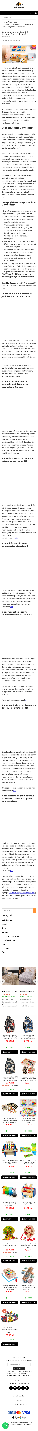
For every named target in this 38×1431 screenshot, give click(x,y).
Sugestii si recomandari (11, 936)
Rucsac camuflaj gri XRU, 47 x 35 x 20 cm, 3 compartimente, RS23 (10, 1078)
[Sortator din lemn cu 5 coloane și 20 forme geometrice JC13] (28, 1275)
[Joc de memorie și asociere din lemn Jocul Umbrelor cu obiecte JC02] (28, 1066)
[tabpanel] (10, 1024)
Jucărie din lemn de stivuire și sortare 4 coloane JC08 (9, 1203)
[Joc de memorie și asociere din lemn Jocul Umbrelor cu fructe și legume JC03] (10, 1108)
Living (4, 928)
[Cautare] (34, 17)
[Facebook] (11, 1388)
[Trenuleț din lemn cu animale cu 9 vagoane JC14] (10, 1317)
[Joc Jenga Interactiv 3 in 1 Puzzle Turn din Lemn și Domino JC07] (28, 1150)
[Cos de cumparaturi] (35, 13)
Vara (3, 952)
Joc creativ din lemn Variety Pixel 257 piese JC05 (28, 1120)
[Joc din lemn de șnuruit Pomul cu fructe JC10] (10, 1233)
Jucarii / (17, 22)
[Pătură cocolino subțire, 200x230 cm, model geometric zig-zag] (27, 976)
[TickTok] (23, 1388)
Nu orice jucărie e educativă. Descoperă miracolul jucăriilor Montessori (18, 25)
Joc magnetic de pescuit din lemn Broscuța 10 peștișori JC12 (10, 1287)
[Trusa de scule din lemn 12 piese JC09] (28, 1191)
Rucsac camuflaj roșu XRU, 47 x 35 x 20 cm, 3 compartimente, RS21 (10, 1036)
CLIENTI (18, 1400)
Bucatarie (5, 948)
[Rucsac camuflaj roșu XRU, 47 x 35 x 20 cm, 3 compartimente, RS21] (10, 1024)
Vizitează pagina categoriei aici (22, 892)
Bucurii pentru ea (8, 940)
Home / (6, 22)
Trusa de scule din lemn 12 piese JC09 (28, 1203)
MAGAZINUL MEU (18, 1396)
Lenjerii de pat (7, 920)
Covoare (5, 932)
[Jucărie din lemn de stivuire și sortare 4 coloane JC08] (10, 1191)
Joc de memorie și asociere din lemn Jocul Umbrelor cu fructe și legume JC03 (10, 1120)
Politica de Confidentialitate (22, 1375)
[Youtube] (19, 1388)
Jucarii (17, 41)
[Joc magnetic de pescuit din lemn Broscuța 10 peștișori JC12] (10, 1275)
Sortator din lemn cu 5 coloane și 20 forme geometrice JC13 (28, 1287)
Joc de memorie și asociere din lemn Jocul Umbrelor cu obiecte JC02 (28, 1078)
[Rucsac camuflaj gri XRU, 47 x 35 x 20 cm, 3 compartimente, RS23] (10, 1066)
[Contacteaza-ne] (30, 13)
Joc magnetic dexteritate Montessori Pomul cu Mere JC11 (28, 1245)
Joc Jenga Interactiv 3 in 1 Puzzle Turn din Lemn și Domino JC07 (28, 1162)
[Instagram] (27, 1388)
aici (16, 538)
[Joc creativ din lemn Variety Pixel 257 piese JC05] (28, 1108)
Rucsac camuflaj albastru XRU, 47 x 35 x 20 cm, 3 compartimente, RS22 (28, 1036)
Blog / (11, 22)
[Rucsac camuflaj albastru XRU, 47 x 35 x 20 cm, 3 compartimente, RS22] (28, 1024)
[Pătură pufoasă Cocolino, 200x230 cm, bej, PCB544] (10, 976)
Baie (3, 944)
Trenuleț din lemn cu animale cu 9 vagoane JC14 (9, 1329)
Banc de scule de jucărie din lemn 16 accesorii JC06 (10, 1162)
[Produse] (3, 13)
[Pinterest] (15, 1388)
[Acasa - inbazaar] (19, 5)
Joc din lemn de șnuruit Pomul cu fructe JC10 (9, 1245)
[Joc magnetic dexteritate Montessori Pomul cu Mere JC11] (28, 1233)
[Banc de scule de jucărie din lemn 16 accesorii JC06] (10, 1150)
